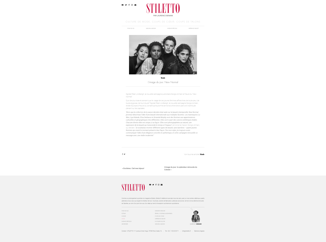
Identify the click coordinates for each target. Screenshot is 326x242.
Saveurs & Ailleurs (151, 28)
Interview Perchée (160, 210)
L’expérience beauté (160, 218)
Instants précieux (172, 28)
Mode (163, 78)
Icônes (124, 213)
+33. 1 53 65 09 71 (173, 231)
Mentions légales (199, 231)
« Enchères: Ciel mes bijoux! (133, 168)
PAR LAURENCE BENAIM (163, 15)
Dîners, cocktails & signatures (163, 213)
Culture (124, 216)
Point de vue (130, 28)
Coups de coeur (159, 216)
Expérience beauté (194, 28)
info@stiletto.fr (186, 231)
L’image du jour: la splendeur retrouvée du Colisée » (180, 168)
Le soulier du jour (160, 221)
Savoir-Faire (125, 224)
